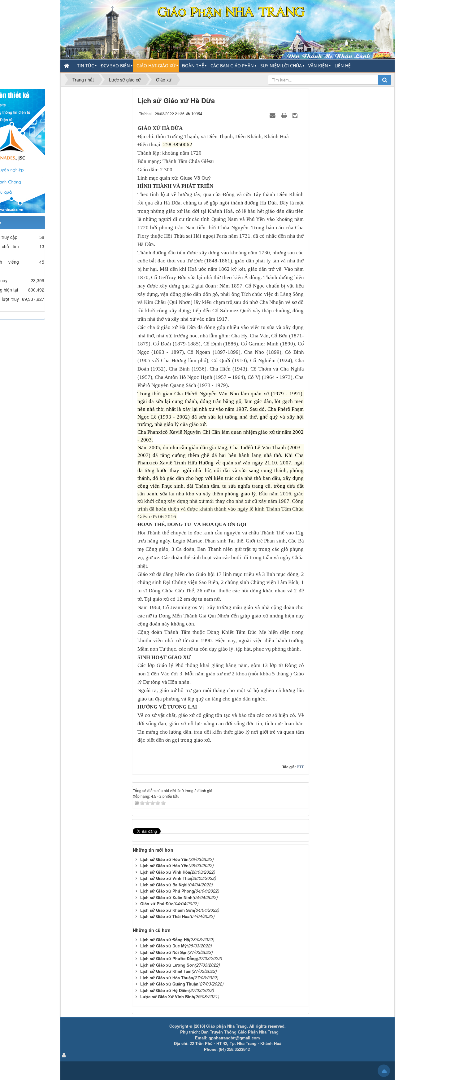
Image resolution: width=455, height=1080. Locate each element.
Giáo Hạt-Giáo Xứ (156, 65)
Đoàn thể (193, 65)
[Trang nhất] (67, 65)
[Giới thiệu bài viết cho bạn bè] (273, 115)
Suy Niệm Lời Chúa (281, 65)
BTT (300, 766)
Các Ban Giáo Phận (232, 65)
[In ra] (284, 115)
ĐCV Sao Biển (115, 65)
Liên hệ (343, 65)
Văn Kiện (318, 65)
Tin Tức (85, 65)
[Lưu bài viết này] (295, 115)
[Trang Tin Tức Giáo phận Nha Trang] (227, 29)
